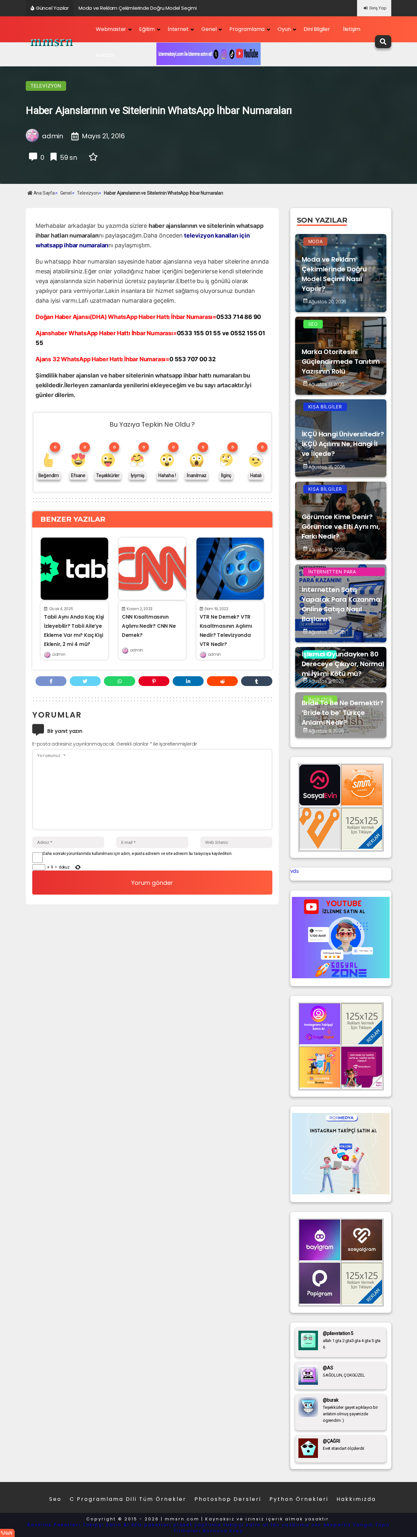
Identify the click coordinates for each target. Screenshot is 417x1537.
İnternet (178, 29)
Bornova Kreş (223, 1530)
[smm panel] (361, 803)
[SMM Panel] (361, 1085)
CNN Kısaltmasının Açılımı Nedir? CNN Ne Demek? (149, 625)
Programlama (247, 29)
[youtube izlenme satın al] (341, 976)
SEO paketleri (151, 1525)
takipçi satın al (246, 1525)
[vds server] (319, 847)
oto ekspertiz (331, 1525)
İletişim (351, 29)
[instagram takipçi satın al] (319, 1042)
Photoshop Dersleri (227, 1499)
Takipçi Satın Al (106, 1525)
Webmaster (111, 29)
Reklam (105, 55)
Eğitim (147, 29)
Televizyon (46, 86)
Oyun (284, 29)
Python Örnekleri (298, 1499)
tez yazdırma (290, 1525)
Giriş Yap (377, 8)
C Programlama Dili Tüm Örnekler (128, 1499)
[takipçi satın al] (341, 1192)
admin (58, 654)
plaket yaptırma (198, 1525)
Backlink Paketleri (54, 1525)
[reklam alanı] (361, 847)
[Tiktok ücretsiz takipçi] (319, 1085)
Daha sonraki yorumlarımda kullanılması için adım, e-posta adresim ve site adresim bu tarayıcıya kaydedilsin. (137, 853)
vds (294, 871)
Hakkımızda (356, 1499)
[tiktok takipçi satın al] (319, 803)
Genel (208, 29)
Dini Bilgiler (317, 29)
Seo (55, 1499)
